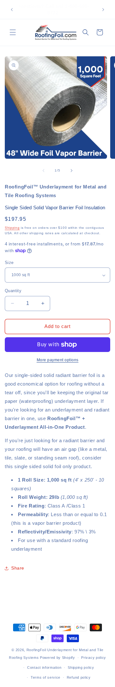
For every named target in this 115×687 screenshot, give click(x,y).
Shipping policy (81, 667)
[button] (13, 32)
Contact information (44, 667)
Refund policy (79, 677)
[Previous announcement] (12, 10)
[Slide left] (43, 171)
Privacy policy (93, 657)
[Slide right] (72, 171)
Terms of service (45, 677)
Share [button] (17, 568)
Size (9, 262)
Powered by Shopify (57, 657)
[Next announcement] (103, 10)
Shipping (12, 227)
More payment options (58, 360)
